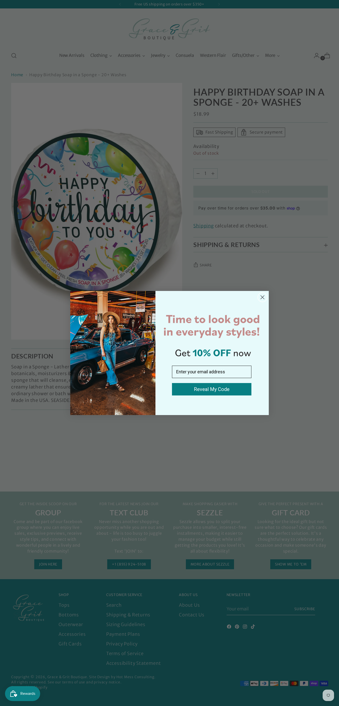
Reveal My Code (212, 389)
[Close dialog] (262, 297)
